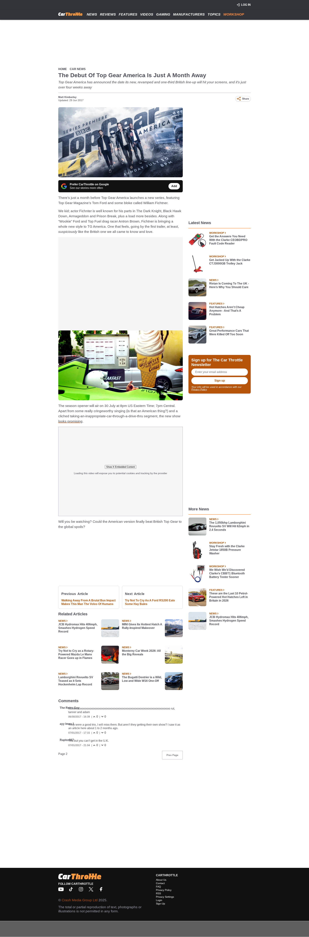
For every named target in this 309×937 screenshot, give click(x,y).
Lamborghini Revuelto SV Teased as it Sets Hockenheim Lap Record (75, 681)
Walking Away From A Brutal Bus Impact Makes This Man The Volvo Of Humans (88, 602)
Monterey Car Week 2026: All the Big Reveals (141, 652)
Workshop (233, 14)
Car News (78, 69)
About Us (161, 880)
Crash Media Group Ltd (80, 900)
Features (128, 14)
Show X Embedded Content (120, 467)
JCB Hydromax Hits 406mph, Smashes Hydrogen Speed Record (77, 628)
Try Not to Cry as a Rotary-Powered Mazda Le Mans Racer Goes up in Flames (76, 654)
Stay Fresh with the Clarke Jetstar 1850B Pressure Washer (227, 550)
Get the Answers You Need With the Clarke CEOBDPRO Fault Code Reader (228, 240)
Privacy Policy (199, 389)
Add (174, 186)
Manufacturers (189, 14)
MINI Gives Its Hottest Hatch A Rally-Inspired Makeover (142, 626)
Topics (214, 14)
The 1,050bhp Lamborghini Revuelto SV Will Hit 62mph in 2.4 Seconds (229, 526)
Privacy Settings (165, 897)
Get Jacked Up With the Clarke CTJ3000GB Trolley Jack (229, 261)
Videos (146, 14)
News (92, 14)
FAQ (158, 886)
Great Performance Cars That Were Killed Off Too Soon (229, 332)
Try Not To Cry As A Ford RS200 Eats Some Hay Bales (150, 602)
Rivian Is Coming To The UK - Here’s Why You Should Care (229, 285)
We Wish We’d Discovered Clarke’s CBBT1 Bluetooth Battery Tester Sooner (227, 573)
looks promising (70, 421)
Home (62, 69)
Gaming (163, 14)
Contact (160, 883)
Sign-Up (160, 903)
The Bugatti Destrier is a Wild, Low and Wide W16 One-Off (142, 679)
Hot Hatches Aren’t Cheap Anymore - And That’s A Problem (226, 311)
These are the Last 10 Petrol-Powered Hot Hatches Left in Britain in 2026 (228, 597)
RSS (158, 893)
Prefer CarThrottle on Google (89, 184)
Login (159, 900)
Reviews (108, 14)
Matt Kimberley (67, 97)
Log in (246, 4)
